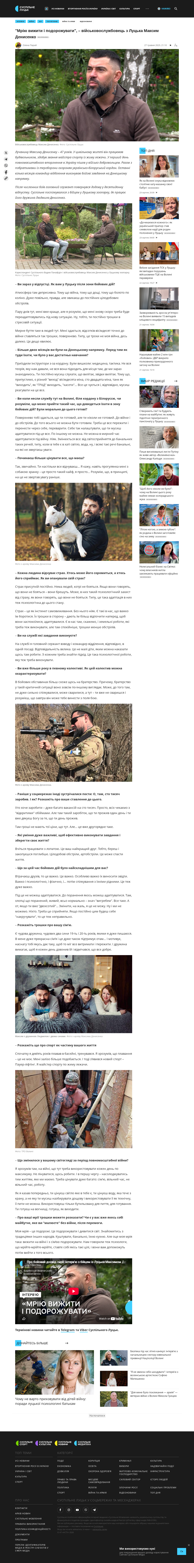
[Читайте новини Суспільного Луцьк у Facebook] (60, 1510)
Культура (124, 8)
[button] (6, 152)
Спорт (136, 8)
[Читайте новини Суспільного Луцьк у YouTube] (77, 1510)
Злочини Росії (128, 1487)
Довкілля (63, 1471)
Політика (63, 1487)
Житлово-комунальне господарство (133, 1473)
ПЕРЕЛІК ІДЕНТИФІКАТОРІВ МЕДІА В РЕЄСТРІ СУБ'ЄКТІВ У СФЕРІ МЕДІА (31, 1547)
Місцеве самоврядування (99, 1481)
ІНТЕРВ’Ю (20, 21)
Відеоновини (86, 21)
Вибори (124, 1466)
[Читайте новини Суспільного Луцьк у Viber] (86, 1510)
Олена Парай (30, 45)
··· (147, 9)
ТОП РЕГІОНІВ (52, 21)
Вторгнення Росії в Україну (83, 8)
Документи (22, 1534)
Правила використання (30, 1523)
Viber (84, 1330)
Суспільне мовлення (28, 1518)
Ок (181, 1551)
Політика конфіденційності (33, 1529)
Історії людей (159, 1479)
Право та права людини (67, 1481)
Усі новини (58, 8)
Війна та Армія (68, 21)
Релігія (92, 1487)
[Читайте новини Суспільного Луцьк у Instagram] (69, 1510)
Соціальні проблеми (163, 1487)
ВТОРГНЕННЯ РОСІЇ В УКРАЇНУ (32, 1466)
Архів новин (22, 1513)
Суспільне (98, 1526)
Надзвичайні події (162, 1466)
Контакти (21, 1508)
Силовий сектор (129, 1479)
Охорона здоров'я (99, 1471)
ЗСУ (40, 21)
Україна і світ (108, 8)
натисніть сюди (99, 1529)
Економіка (64, 1466)
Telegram (68, 1330)
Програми (21, 1539)
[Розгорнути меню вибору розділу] (46, 8)
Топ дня (155, 1492)
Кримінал (125, 1460)
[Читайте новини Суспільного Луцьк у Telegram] (94, 1510)
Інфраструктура (160, 1471)
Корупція (94, 1460)
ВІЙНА (31, 21)
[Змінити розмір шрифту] (175, 45)
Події (60, 1460)
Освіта (92, 1466)
